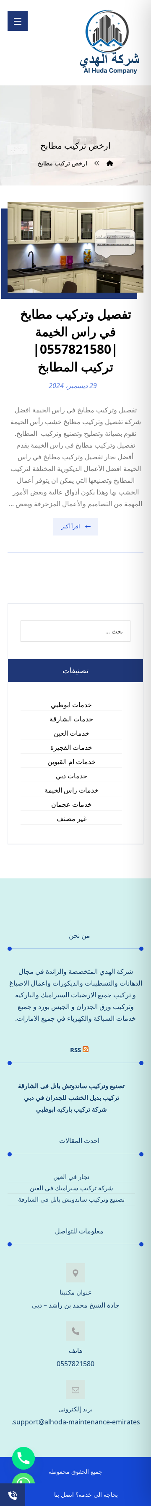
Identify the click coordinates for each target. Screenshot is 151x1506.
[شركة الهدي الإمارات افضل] (109, 42)
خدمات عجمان (71, 804)
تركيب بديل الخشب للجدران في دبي (71, 1097)
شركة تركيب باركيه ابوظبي (71, 1109)
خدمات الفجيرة (71, 747)
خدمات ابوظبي (71, 704)
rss (75, 1049)
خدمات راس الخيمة (71, 790)
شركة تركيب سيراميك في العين (71, 1188)
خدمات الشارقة (71, 718)
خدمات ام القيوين (71, 761)
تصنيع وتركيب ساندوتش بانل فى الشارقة (71, 1085)
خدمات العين (71, 733)
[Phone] (23, 1458)
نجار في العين (71, 1176)
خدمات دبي (71, 775)
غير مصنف (71, 818)
